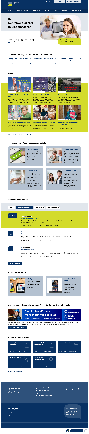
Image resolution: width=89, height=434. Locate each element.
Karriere (47, 10)
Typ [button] (11, 207)
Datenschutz (23, 424)
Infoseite (73, 42)
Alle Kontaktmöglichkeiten (45, 395)
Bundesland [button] (39, 207)
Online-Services (75, 10)
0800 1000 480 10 (15, 389)
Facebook (79, 392)
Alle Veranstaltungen (15, 263)
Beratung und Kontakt (22, 10)
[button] (76, 430)
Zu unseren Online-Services (15, 371)
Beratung (41, 392)
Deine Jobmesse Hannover (28, 234)
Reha (35, 64)
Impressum (10, 424)
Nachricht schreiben (44, 390)
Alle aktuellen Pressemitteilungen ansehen (18, 134)
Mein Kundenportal (73, 1)
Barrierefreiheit (52, 424)
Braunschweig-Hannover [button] (24, 207)
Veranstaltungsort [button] (52, 207)
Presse (56, 10)
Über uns (64, 10)
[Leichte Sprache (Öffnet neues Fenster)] (49, 1)
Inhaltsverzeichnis (37, 424)
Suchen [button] (59, 1)
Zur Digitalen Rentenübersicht (17, 327)
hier (9, 42)
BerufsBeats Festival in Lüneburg (30, 218)
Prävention (11, 64)
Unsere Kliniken (37, 10)
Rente (59, 64)
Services (10, 10)
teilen (66, 398)
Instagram (66, 392)
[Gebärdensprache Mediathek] (46, 1)
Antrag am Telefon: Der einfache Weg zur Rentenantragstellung (67, 59)
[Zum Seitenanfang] (85, 430)
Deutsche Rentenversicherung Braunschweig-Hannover (16, 414)
